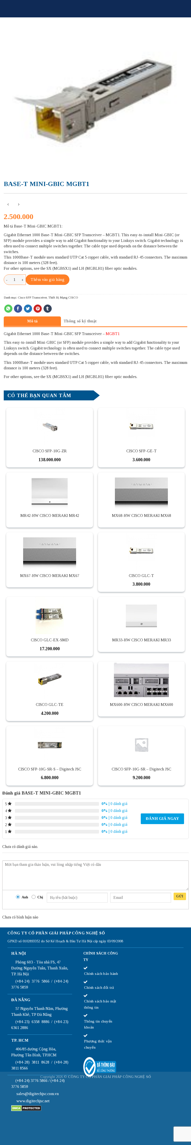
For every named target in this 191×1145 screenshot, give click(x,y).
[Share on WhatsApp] (8, 309)
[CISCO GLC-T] (141, 551)
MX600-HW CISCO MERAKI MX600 (141, 704)
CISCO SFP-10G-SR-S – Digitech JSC (49, 769)
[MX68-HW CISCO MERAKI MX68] (141, 491)
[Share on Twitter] (28, 309)
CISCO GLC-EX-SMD (50, 640)
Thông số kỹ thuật (79, 321)
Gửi (179, 896)
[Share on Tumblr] (48, 309)
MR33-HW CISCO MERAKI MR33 (141, 640)
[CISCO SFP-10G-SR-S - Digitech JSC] (49, 744)
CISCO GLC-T (141, 575)
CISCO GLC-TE (49, 704)
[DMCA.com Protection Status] (26, 1108)
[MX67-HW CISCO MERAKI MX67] (49, 551)
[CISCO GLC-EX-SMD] (49, 615)
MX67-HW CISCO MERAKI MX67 (49, 575)
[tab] (32, 321)
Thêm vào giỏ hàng (47, 279)
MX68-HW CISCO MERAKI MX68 (141, 515)
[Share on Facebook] (18, 309)
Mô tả (32, 321)
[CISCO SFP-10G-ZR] (49, 426)
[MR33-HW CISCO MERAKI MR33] (141, 615)
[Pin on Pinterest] (38, 309)
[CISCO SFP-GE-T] (141, 426)
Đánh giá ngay (162, 818)
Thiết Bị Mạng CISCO (63, 297)
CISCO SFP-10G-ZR (50, 451)
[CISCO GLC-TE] (49, 680)
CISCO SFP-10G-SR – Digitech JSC (141, 769)
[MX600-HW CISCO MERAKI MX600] (141, 680)
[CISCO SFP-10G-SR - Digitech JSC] (141, 744)
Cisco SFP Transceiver (32, 297)
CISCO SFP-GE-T (141, 451)
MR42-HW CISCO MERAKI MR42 (49, 515)
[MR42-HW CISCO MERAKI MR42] (49, 491)
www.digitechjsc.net (32, 1101)
